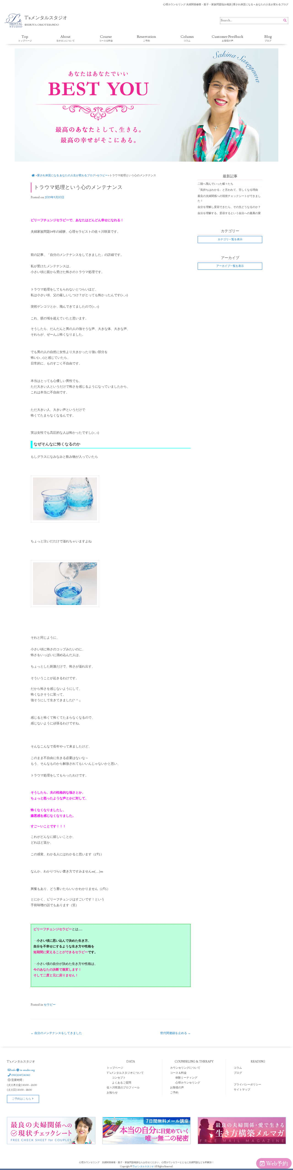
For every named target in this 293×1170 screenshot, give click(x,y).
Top (25, 38)
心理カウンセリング (187, 1082)
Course (106, 38)
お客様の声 (177, 1087)
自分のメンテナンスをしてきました (56, 1033)
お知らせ (112, 1092)
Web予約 (277, 1163)
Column (187, 38)
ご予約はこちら (21, 1099)
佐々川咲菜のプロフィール (123, 1087)
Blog (268, 38)
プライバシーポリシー (247, 1084)
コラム (238, 1068)
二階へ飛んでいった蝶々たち (215, 184)
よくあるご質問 (121, 1082)
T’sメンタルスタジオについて (125, 1073)
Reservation (146, 38)
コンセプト (119, 1077)
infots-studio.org (23, 1070)
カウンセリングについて (185, 1068)
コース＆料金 (178, 1073)
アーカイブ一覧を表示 (230, 266)
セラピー (102, 175)
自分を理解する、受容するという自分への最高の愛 (229, 213)
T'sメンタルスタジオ (143, 1166)
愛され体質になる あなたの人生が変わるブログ (66, 175)
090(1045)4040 (20, 1075)
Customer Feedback (227, 38)
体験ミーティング (186, 1077)
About (65, 38)
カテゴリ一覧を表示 (230, 239)
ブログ (238, 1073)
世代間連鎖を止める (175, 1033)
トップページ (115, 1068)
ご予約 (174, 1092)
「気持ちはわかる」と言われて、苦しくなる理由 (228, 190)
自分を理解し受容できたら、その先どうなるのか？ (229, 207)
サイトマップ (242, 1089)
